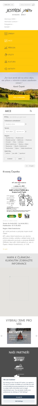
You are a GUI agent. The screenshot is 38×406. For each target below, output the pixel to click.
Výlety (11, 55)
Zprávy (11, 34)
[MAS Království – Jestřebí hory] (19, 358)
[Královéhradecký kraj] (19, 375)
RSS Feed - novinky (31, 110)
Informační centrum (11, 22)
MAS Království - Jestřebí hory (8, 4)
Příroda (11, 48)
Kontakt (7, 27)
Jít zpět (31, 166)
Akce (10, 41)
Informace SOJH (10, 19)
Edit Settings (19, 401)
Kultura (11, 62)
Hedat (33, 5)
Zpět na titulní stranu (19, 11)
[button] (14, 289)
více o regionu (19, 97)
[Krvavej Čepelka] (19, 219)
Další (36, 336)
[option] (19, 336)
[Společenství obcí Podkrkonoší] (19, 366)
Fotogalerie (8, 24)
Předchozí (1, 336)
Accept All (19, 397)
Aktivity (11, 69)
